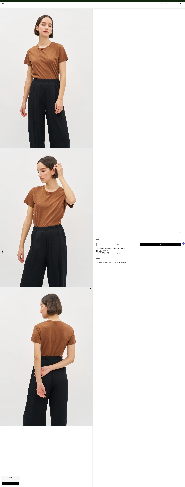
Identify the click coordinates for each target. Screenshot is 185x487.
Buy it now (160, 244)
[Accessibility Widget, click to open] (183, 243)
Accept (10, 483)
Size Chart (98, 258)
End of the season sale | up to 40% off (92, 0)
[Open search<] (180, 3)
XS (97, 240)
